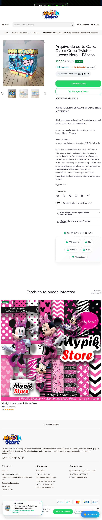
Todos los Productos (20, 33)
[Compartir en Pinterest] (76, 196)
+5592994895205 (80, 474)
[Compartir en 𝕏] (64, 196)
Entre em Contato (43, 474)
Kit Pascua (36, 33)
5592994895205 (79, 477)
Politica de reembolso (44, 487)
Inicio (6, 33)
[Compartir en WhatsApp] (70, 196)
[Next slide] (45, 93)
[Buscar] (72, 24)
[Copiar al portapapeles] (88, 196)
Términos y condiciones (45, 481)
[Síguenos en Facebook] (15, 458)
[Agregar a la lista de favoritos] (98, 347)
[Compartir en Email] (82, 196)
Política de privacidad (44, 484)
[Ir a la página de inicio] (51, 14)
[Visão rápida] (98, 353)
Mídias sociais (7, 490)
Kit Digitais (6, 486)
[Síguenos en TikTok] (19, 458)
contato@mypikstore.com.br (84, 471)
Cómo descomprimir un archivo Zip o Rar (17, 478)
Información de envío (10, 474)
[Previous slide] (2, 93)
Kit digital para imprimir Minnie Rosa (19, 403)
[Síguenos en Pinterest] (22, 458)
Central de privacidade (18, 514)
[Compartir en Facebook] (57, 196)
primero (5, 471)
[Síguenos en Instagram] (12, 458)
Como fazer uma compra (46, 477)
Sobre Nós (40, 471)
